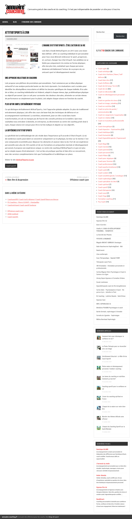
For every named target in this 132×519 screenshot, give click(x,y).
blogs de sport (54, 517)
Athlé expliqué (13, 214)
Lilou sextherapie (101, 254)
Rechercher (100, 32)
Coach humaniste (104, 135)
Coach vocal (102, 193)
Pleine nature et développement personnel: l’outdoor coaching (112, 367)
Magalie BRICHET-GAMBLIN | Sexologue (108, 242)
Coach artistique (104, 71)
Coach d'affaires (104, 83)
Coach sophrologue (105, 178)
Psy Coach (101, 202)
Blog (15, 22)
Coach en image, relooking (107, 103)
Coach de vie (102, 89)
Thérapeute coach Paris (103, 262)
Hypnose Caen (100, 300)
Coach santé (102, 170)
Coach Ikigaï (102, 144)
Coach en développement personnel (111, 94)
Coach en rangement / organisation (111, 115)
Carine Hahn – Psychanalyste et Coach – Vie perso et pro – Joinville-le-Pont (110, 291)
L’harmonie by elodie (103, 464)
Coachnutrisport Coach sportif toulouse (22, 205)
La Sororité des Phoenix (104, 235)
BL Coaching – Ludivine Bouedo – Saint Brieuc (111, 296)
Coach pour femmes (105, 161)
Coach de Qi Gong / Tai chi (107, 86)
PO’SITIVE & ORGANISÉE (103, 239)
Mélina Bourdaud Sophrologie (105, 319)
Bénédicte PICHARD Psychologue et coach (109, 308)
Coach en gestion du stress (108, 100)
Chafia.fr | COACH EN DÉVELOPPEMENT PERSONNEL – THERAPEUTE (108, 229)
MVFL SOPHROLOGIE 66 (103, 304)
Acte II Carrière (101, 225)
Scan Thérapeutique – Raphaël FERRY (108, 258)
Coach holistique (104, 132)
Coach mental (103, 147)
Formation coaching (105, 199)
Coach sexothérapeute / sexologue (111, 176)
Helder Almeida (101, 475)
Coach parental (103, 149)
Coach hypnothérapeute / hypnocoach (112, 138)
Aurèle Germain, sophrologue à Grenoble (109, 312)
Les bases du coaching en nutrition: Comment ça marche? (113, 377)
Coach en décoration (105, 92)
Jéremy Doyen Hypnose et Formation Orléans (110, 278)
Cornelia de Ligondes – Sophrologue (107, 315)
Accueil (5, 22)
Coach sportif (11, 166)
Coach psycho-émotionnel (107, 167)
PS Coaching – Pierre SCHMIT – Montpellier (23, 202)
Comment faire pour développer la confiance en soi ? (113, 337)
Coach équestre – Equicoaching (109, 129)
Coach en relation (104, 118)
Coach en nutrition (105, 106)
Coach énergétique (105, 126)
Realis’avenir (100, 250)
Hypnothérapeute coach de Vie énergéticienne (111, 286)
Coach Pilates (103, 155)
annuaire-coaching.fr (9, 517)
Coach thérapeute (104, 190)
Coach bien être (104, 80)
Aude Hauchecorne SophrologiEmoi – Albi (109, 246)
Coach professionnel (105, 164)
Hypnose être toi (101, 221)
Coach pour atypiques (106, 158)
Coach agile (102, 68)
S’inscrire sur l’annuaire (31, 22)
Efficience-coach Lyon (15, 211)
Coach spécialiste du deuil (107, 181)
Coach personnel (104, 152)
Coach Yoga (102, 196)
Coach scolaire (103, 173)
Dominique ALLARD (102, 217)
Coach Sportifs (13, 217)
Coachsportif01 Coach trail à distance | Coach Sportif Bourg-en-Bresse (33, 199)
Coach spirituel (103, 184)
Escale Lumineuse (102, 282)
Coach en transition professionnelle (111, 121)
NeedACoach (100, 499)
